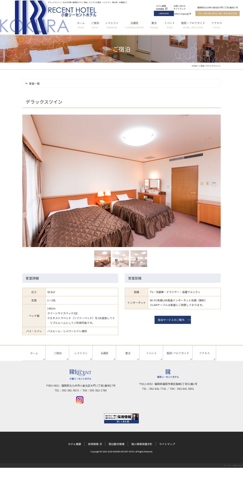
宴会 (128, 353)
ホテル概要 (161, 5)
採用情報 (160, 8)
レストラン (81, 353)
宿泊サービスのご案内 (171, 320)
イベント (151, 353)
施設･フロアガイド (178, 353)
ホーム (34, 353)
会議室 (104, 353)
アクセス (204, 353)
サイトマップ (179, 8)
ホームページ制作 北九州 (233, 465)
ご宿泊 (57, 353)
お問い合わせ (179, 5)
